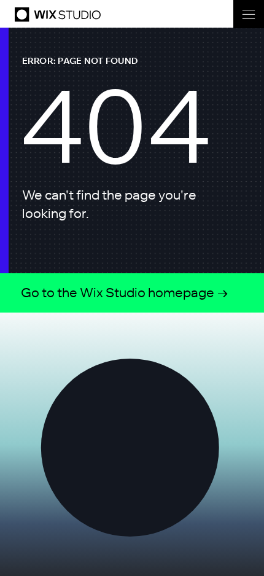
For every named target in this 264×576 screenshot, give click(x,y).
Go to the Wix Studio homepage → (125, 292)
